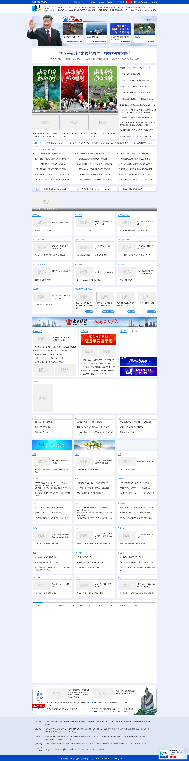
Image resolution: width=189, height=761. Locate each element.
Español (49, 605)
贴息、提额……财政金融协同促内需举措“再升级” (52, 159)
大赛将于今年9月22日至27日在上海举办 (125, 59)
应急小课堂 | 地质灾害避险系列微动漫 (90, 493)
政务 (145, 7)
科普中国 (132, 736)
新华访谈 (78, 214)
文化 (122, 7)
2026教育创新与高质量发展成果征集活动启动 (93, 427)
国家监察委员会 (79, 749)
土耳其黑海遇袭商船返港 (105, 209)
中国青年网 (79, 744)
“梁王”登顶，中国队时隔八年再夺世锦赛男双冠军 (137, 117)
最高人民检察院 (100, 749)
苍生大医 (137, 37)
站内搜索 (146, 2)
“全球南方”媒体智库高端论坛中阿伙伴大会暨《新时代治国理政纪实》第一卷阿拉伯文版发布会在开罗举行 (78, 693)
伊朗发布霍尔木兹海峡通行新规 (136, 122)
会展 (116, 10)
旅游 (109, 10)
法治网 (144, 744)
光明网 (116, 744)
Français (61, 605)
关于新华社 (77, 2)
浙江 (78, 729)
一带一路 (137, 10)
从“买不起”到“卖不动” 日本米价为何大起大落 (135, 136)
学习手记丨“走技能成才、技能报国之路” (94, 53)
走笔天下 (111, 370)
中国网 (53, 744)
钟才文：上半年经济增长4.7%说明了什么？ (135, 68)
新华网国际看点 (124, 214)
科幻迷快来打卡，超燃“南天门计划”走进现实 (135, 488)
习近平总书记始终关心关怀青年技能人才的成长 (66, 59)
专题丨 (122, 110)
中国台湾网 (95, 744)
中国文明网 (56, 736)
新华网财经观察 (38, 239)
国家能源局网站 (140, 736)
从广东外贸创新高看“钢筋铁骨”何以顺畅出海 (50, 255)
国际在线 (58, 744)
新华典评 (95, 370)
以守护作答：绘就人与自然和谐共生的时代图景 (59, 347)
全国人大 (56, 749)
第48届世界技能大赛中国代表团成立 (97, 59)
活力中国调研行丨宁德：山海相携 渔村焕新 (135, 512)
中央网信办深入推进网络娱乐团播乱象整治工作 (136, 99)
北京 (46, 729)
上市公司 (147, 10)
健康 (128, 7)
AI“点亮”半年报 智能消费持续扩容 (131, 427)
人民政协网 (137, 744)
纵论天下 (86, 374)
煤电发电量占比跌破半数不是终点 (46, 557)
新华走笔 (103, 370)
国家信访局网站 (50, 739)
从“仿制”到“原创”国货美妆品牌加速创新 (90, 593)
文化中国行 (94, 363)
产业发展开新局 (88, 367)
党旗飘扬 (86, 363)
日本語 (99, 605)
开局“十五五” (87, 360)
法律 (148, 7)
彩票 (119, 10)
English (38, 605)
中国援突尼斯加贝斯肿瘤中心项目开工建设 (68, 143)
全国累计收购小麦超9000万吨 (130, 74)
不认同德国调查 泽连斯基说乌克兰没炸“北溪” (134, 159)
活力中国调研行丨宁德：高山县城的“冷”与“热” (54, 110)
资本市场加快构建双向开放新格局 (131, 557)
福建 (86, 729)
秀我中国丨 (39, 354)
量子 (115, 7)
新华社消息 (86, 370)
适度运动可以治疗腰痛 (145, 461)
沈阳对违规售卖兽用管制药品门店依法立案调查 (93, 174)
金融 (59, 10)
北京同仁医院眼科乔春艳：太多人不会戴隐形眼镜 (94, 518)
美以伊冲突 (102, 374)
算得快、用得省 (40, 164)
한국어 (110, 605)
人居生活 (70, 10)
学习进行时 (61, 7)
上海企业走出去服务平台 (71, 739)
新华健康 (121, 264)
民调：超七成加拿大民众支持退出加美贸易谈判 (135, 164)
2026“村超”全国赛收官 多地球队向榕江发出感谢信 (52, 179)
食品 (65, 10)
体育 (118, 7)
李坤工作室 (131, 311)
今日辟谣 (80, 488)
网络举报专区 (154, 2)
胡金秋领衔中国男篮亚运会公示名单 (89, 164)
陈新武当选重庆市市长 (42, 432)
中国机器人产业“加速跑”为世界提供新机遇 (134, 80)
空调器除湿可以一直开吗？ (44, 304)
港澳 (86, 7)
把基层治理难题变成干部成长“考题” (55, 189)
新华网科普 (36, 289)
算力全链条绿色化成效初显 (55, 164)
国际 (76, 7)
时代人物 (103, 363)
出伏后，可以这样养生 (127, 469)
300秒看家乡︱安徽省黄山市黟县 (88, 567)
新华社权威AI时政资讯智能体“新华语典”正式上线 (111, 702)
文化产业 (153, 10)
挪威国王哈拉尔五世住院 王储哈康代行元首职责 (135, 169)
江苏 (74, 729)
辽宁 (62, 729)
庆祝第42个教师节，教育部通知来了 (89, 422)
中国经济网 (87, 744)
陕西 (141, 729)
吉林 (66, 729)
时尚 (126, 10)
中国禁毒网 (59, 739)
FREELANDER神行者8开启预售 (88, 469)
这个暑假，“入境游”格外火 (104, 272)
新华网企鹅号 (49, 724)
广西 (113, 729)
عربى (72, 605)
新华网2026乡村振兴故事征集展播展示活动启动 (136, 507)
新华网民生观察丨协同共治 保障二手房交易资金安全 (104, 536)
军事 (132, 7)
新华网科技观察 (81, 239)
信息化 (76, 10)
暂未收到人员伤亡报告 (103, 179)
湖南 (105, 729)
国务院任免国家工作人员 (43, 422)
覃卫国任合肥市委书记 (42, 427)
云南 (133, 729)
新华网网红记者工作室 (84, 289)
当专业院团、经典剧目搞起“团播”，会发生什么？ (137, 255)
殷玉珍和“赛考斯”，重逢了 (42, 133)
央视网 (73, 744)
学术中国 (87, 10)
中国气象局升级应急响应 (143, 112)
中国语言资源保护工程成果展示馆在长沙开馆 (136, 92)
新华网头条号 (137, 721)
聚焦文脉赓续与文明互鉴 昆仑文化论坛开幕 (64, 709)
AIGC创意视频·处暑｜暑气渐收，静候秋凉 (134, 483)
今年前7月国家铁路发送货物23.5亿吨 (90, 562)
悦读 (129, 10)
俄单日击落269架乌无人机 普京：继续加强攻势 (136, 130)
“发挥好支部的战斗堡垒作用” (72, 37)
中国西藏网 (103, 744)
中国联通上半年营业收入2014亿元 (47, 543)
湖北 (101, 729)
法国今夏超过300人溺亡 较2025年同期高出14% (135, 179)
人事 (73, 7)
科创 (112, 7)
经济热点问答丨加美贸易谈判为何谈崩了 (49, 362)
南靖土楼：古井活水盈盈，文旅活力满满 (46, 209)
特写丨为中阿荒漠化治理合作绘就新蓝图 (49, 358)
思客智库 (94, 7)
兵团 (65, 732)
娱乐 (122, 10)
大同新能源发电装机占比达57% (46, 562)
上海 (70, 729)
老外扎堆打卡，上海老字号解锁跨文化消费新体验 (52, 174)
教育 (105, 7)
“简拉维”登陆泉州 (131, 110)
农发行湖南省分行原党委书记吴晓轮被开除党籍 (93, 169)
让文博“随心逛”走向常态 (43, 280)
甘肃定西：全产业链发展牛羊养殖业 (140, 209)
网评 (83, 7)
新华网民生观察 (38, 264)
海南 (117, 729)
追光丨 (37, 350)
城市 (106, 10)
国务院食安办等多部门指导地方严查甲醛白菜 (93, 483)
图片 (142, 7)
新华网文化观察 (124, 239)
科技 (108, 7)
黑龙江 (60, 732)
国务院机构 (63, 749)
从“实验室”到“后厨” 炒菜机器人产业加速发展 (135, 422)
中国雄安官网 (91, 736)
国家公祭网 (124, 736)
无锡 (69, 732)
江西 (90, 729)
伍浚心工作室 (151, 311)
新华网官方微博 (80, 721)
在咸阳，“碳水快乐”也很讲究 (53, 354)
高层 (66, 7)
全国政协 (71, 749)
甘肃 (145, 729)
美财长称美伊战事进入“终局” (138, 125)
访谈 (135, 7)
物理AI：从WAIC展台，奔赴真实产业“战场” (92, 255)
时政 (70, 7)
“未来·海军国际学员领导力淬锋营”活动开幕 (134, 153)
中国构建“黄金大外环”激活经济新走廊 (133, 86)
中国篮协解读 (107, 164)
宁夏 (46, 732)
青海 (149, 729)
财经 (79, 7)
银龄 (97, 10)
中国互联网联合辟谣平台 (104, 736)
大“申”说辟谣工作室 (108, 311)
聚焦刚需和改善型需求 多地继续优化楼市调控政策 (137, 105)
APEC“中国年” (108, 360)
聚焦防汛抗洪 (111, 367)
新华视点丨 (39, 347)
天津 (50, 729)
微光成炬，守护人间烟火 (61, 222)
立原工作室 (89, 311)
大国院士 (111, 363)
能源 (113, 10)
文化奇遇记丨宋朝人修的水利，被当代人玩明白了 (137, 493)
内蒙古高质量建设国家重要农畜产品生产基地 (50, 169)
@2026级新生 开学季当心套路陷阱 (89, 280)
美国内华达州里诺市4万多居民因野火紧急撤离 (133, 143)
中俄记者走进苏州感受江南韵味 (46, 593)
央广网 (110, 744)
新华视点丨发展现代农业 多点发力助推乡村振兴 (136, 518)
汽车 (62, 10)
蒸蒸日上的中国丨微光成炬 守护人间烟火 (96, 189)
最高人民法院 (90, 749)
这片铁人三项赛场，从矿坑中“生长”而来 (53, 350)
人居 (77, 528)
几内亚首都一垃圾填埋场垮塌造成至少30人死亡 (135, 174)
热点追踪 (78, 264)
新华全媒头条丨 (58, 337)
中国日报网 (66, 744)
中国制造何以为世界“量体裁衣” (132, 189)
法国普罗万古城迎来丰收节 (73, 209)
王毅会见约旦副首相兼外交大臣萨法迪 (48, 153)
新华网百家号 (146, 721)
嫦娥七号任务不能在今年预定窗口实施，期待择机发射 (84, 305)
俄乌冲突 (93, 374)
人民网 (47, 744)
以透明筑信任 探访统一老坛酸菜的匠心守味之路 (51, 518)
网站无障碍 (121, 2)
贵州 (129, 729)
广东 (109, 729)
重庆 (121, 729)
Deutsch (122, 605)
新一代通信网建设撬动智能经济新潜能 (90, 153)
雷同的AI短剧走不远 (127, 432)
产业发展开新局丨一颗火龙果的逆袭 (132, 543)
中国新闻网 (129, 744)
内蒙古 (55, 732)
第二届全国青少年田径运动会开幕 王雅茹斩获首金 (137, 593)
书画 (125, 7)
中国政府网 (48, 736)
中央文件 (153, 7)
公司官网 (46, 8)
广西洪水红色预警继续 (145, 110)
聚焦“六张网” (97, 360)
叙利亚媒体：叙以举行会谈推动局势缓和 (100, 143)
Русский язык (85, 605)
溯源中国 (102, 10)
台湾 (89, 7)
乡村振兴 (93, 10)
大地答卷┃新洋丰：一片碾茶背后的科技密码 (50, 512)
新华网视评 (36, 214)
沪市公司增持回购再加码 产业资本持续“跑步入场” (137, 562)
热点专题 (84, 330)
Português (134, 605)
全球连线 (100, 7)
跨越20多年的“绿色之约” (46, 136)
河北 (54, 729)
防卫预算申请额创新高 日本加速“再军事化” (134, 230)
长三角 (74, 732)
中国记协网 (116, 736)
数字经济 (81, 10)
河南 (97, 729)
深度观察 (36, 330)
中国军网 (121, 744)
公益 (132, 10)
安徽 (82, 729)
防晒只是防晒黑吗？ (127, 280)
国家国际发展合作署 (80, 736)
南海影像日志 (100, 367)
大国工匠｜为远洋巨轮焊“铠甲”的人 (89, 230)
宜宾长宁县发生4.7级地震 (86, 179)
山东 (94, 729)
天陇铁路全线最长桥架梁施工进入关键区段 (92, 159)
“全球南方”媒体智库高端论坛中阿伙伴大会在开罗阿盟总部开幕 (124, 693)
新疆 (50, 732)
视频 (138, 7)
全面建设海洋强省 (92, 37)
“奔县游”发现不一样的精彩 (44, 230)
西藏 (137, 729)
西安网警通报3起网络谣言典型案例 (97, 488)
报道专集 (150, 20)
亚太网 (142, 10)
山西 (58, 729)
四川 (125, 729)
